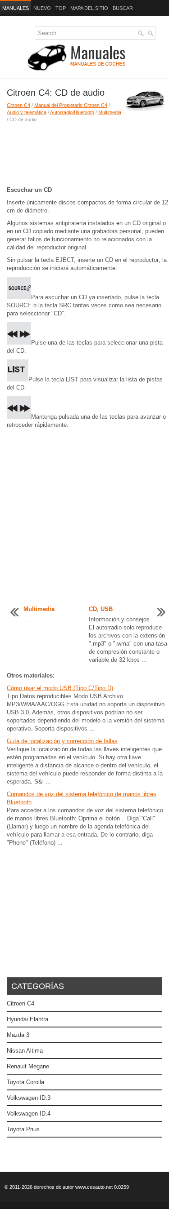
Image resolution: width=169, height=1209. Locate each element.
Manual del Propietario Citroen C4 (70, 105)
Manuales (15, 8)
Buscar (123, 8)
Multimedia (109, 112)
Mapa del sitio (89, 8)
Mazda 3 (18, 1035)
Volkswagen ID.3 (28, 1097)
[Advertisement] (84, 155)
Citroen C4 (18, 105)
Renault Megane (28, 1066)
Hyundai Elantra (27, 1019)
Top (60, 8)
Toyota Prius (23, 1129)
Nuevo (42, 8)
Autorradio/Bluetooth (72, 112)
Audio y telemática (26, 112)
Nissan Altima (25, 1050)
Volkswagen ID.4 (28, 1113)
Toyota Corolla (25, 1082)
